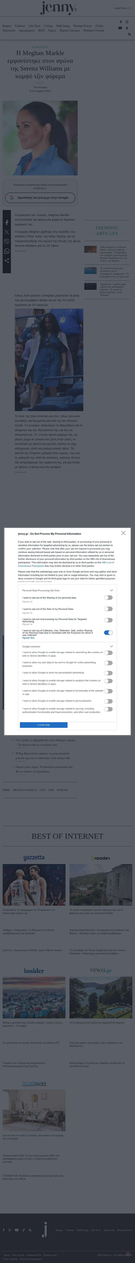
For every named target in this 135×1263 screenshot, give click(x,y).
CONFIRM (44, 725)
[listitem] (67, 590)
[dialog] (67, 631)
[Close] (124, 534)
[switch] (108, 597)
